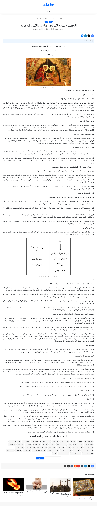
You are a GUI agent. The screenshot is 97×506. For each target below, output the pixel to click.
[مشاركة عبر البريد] (68, 466)
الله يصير (52, 444)
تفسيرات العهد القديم (53, 450)
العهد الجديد (34, 441)
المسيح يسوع (36, 444)
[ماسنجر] (82, 35)
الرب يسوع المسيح (44, 441)
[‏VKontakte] (71, 466)
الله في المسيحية (61, 444)
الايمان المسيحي (88, 441)
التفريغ (72, 441)
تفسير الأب (60, 447)
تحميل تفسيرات (88, 447)
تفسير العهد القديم (29, 447)
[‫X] (88, 35)
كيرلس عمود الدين (75, 453)
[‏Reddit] (75, 466)
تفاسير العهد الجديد (77, 447)
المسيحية (28, 444)
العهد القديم (25, 441)
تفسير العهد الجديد (41, 447)
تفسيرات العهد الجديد (66, 450)
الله (69, 444)
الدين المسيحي (64, 441)
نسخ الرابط (40, 458)
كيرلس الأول (10, 450)
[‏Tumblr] (82, 466)
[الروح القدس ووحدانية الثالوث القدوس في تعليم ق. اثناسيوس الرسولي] (13, 484)
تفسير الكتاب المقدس (87, 450)
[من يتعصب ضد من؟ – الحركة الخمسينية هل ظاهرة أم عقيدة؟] (36, 483)
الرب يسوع (55, 441)
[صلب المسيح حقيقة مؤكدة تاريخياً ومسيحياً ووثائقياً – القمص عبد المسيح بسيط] (60, 485)
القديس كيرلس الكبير (15, 441)
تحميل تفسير (12, 444)
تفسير (67, 447)
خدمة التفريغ (26, 450)
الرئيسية (59, 18)
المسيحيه (20, 444)
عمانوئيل (18, 450)
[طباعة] (65, 466)
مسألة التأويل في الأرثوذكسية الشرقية (86, 497)
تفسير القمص (19, 447)
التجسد (79, 441)
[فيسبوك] (92, 35)
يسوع (54, 453)
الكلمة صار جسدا (77, 444)
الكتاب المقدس (88, 444)
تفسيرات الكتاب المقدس (38, 450)
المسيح (44, 444)
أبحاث (46, 21)
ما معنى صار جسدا (63, 453)
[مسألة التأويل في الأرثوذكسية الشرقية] (83, 487)
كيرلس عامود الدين (87, 453)
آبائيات (55, 18)
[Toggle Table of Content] (90, 41)
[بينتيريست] (78, 466)
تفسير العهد (52, 447)
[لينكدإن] (85, 35)
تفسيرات (76, 450)
